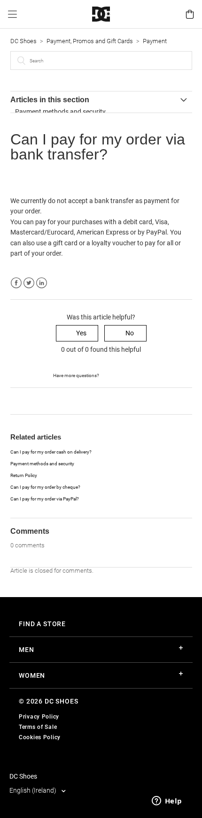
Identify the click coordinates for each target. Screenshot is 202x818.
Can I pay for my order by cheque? (45, 487)
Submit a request (124, 375)
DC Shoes (23, 41)
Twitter (29, 283)
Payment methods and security (60, 111)
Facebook (16, 283)
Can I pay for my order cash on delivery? (51, 451)
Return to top (29, 400)
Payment (155, 41)
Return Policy (23, 475)
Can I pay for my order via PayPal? (44, 498)
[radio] (77, 333)
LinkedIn (41, 283)
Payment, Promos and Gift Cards (90, 41)
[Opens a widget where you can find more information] (167, 801)
